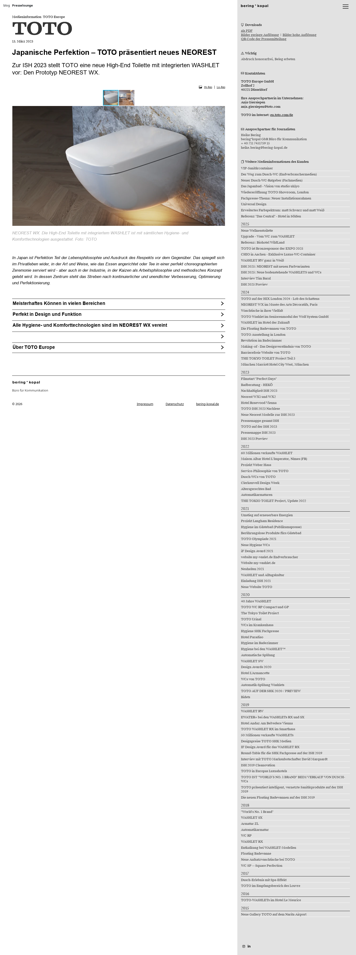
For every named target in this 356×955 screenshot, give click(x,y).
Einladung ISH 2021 (256, 581)
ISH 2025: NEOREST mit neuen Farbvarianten (275, 266)
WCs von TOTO (253, 679)
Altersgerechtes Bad (256, 489)
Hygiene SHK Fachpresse (260, 631)
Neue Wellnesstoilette (257, 231)
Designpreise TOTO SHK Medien (266, 741)
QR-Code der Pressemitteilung (263, 39)
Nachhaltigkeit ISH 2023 (259, 391)
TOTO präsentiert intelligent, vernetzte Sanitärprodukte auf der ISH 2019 (292, 789)
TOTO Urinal (251, 619)
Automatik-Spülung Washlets (262, 685)
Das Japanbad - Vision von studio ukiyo (270, 186)
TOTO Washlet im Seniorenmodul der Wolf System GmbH (285, 317)
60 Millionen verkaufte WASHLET (267, 453)
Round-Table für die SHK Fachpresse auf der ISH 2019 (281, 753)
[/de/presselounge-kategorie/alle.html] (26, 382)
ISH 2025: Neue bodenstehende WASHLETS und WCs (281, 272)
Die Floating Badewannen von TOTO (268, 328)
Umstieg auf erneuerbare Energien (267, 515)
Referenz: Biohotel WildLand (263, 242)
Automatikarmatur (255, 830)
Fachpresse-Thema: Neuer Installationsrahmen (276, 198)
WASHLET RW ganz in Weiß (262, 260)
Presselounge (22, 5)
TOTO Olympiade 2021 (258, 539)
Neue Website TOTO (256, 587)
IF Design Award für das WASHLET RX (270, 747)
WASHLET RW (252, 711)
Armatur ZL (250, 824)
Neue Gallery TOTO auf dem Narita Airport (273, 914)
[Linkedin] (249, 946)
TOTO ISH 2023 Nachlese (260, 409)
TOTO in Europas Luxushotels (264, 771)
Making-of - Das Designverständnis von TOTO (276, 346)
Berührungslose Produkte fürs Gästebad (271, 533)
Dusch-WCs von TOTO (258, 477)
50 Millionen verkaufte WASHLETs (267, 735)
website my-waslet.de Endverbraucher (269, 557)
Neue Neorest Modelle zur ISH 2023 (268, 415)
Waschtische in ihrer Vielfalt (262, 311)
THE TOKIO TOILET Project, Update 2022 (273, 501)
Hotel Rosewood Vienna (259, 403)
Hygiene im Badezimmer (259, 643)
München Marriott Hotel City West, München (275, 364)
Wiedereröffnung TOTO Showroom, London (275, 192)
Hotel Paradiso (252, 637)
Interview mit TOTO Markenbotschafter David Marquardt (284, 759)
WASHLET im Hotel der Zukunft (265, 322)
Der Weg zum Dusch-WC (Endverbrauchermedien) (279, 174)
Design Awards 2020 (256, 667)
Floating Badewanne (256, 853)
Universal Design (253, 204)
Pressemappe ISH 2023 (258, 433)
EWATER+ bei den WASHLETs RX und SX (272, 717)
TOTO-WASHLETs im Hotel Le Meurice (271, 900)
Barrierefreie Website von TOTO (265, 353)
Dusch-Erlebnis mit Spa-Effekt (263, 880)
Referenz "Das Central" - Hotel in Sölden (271, 216)
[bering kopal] (254, 5)
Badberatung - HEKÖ (257, 385)
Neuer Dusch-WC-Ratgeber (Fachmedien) (271, 180)
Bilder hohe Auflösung (300, 35)
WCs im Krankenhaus (257, 625)
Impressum (145, 404)
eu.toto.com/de (281, 115)
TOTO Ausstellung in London (263, 335)
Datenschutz (175, 404)
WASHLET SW (252, 661)
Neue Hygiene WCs (255, 545)
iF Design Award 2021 (257, 551)
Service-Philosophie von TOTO (264, 471)
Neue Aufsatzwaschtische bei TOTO (268, 859)
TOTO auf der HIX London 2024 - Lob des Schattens (280, 299)
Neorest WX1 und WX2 (258, 397)
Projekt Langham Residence (262, 521)
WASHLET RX (252, 842)
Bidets (245, 697)
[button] (126, 98)
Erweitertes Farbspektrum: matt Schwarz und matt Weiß (283, 210)
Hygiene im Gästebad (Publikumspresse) (271, 527)
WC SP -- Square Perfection (261, 866)
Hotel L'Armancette (255, 673)
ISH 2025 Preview (254, 284)
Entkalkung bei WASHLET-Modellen (268, 848)
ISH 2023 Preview (254, 439)
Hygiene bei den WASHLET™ (263, 649)
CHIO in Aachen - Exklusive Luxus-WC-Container (278, 254)
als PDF (247, 31)
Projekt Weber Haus (256, 465)
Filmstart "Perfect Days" (259, 379)
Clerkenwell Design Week (260, 483)
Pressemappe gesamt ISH (260, 421)
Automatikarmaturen (256, 495)
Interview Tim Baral (256, 278)
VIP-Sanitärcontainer (257, 168)
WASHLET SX (252, 818)
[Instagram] (243, 946)
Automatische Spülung (258, 655)
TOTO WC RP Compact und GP (265, 607)
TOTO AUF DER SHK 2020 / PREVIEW (271, 691)
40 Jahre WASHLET (256, 601)
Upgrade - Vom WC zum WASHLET (268, 236)
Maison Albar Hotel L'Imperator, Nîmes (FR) (274, 459)
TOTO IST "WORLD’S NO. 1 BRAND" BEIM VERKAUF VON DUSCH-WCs (293, 779)
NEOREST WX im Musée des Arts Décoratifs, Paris (279, 304)
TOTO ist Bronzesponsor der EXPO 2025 (272, 248)
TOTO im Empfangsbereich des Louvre (270, 886)
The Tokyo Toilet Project (260, 613)
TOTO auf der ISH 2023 (259, 426)
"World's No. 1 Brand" (257, 812)
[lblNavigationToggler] (345, 6)
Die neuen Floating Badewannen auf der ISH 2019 (278, 797)
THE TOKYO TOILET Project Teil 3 (268, 358)
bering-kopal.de (207, 404)
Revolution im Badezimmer (261, 340)
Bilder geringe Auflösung (260, 35)
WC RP (246, 835)
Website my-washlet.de (258, 563)
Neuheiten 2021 (252, 569)
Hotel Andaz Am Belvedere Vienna (267, 723)
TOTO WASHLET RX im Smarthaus (268, 729)
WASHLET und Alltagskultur (262, 575)
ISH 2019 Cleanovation (258, 765)
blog (6, 5)
